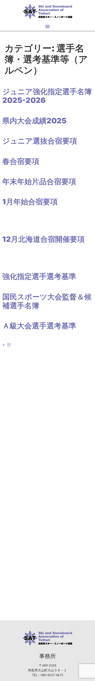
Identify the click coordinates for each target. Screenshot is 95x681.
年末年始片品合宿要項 (39, 181)
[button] (47, 26)
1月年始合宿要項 (30, 201)
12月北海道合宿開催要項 (43, 239)
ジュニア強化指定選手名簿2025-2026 (47, 96)
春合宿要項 (20, 161)
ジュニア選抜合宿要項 (39, 140)
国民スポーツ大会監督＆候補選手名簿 (47, 301)
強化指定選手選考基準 (39, 276)
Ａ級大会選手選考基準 (39, 325)
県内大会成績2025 (34, 120)
